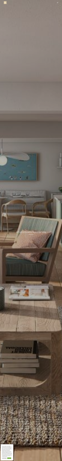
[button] (57, 2)
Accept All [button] (9, 458)
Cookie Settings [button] (4, 458)
